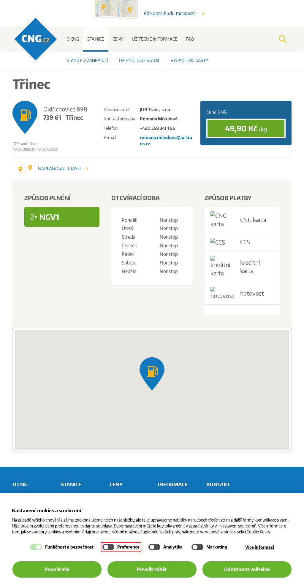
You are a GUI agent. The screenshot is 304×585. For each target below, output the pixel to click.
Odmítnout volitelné (247, 569)
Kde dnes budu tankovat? (170, 13)
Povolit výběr (152, 569)
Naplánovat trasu (59, 168)
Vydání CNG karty (189, 60)
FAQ (190, 39)
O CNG (72, 39)
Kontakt (218, 484)
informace (173, 484)
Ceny (118, 39)
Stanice (95, 39)
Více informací (259, 547)
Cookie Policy (258, 531)
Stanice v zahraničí (87, 60)
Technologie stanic (139, 60)
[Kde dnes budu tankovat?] (119, 17)
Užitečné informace (155, 39)
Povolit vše (57, 569)
